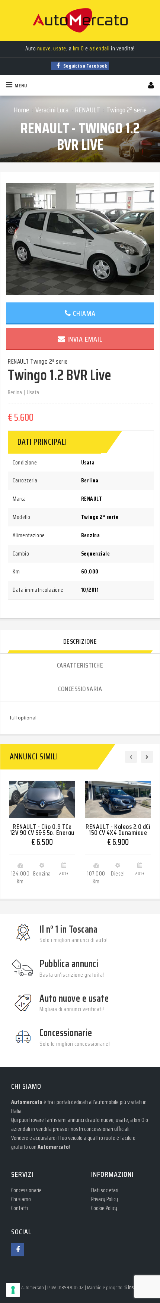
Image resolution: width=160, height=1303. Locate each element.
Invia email (85, 339)
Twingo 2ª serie (126, 110)
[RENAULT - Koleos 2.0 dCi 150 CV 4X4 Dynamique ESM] (118, 799)
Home (21, 110)
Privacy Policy (104, 1199)
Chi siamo (21, 1199)
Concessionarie (26, 1190)
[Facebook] (17, 1249)
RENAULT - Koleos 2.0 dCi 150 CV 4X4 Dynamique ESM (118, 832)
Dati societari (104, 1190)
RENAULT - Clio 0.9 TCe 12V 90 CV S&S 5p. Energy (42, 829)
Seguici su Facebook (84, 66)
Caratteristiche (80, 665)
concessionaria (80, 689)
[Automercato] (80, 20)
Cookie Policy (104, 1208)
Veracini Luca (51, 110)
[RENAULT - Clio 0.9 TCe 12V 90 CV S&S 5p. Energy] (42, 799)
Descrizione (80, 641)
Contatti (19, 1208)
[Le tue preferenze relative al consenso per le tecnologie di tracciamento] (13, 1290)
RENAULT (87, 110)
